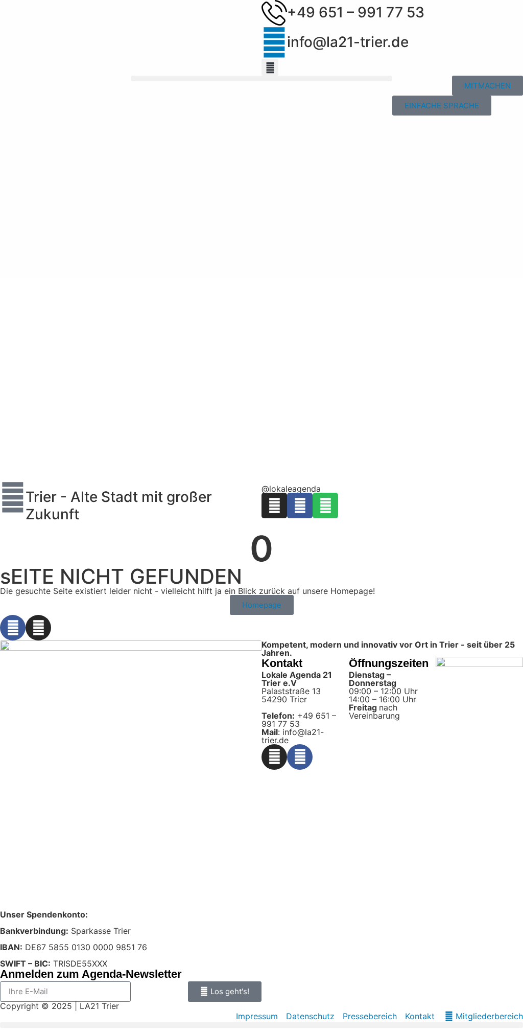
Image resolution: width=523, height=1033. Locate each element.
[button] (270, 67)
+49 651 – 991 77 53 (355, 12)
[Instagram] (274, 505)
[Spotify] (325, 505)
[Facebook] (300, 505)
